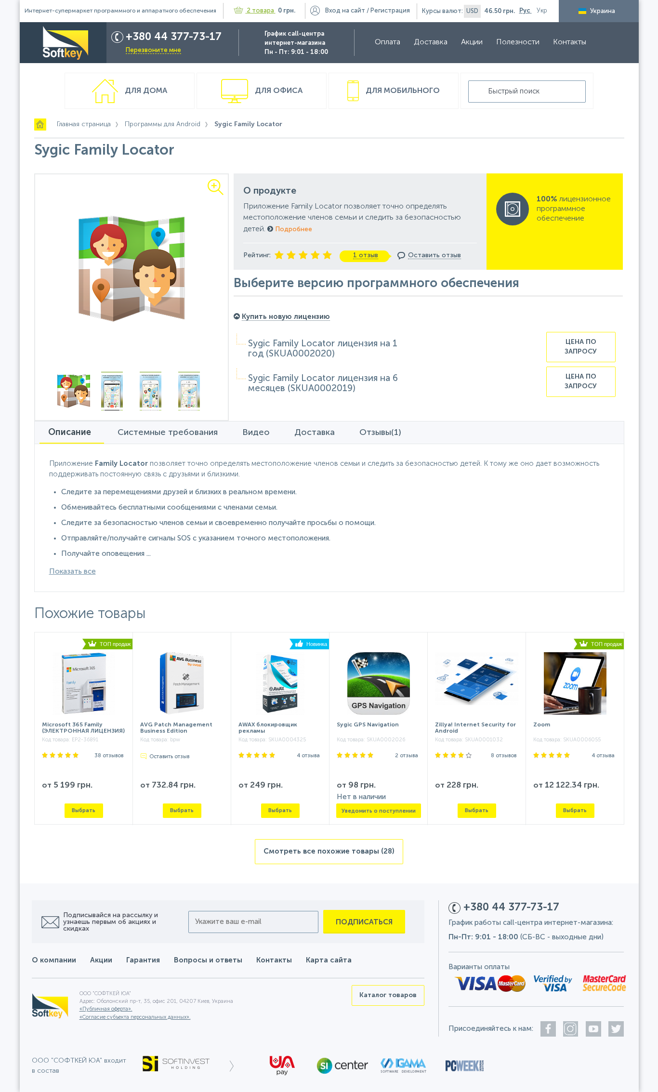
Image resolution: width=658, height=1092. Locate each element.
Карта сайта (329, 960)
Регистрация (390, 11)
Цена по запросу (581, 347)
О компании (54, 960)
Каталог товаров (388, 995)
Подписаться (364, 922)
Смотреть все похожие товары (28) (329, 851)
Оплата (387, 42)
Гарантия (143, 960)
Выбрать (83, 810)
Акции (472, 42)
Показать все (72, 571)
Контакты (569, 42)
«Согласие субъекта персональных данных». (135, 1017)
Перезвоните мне (153, 50)
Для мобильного (402, 91)
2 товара (260, 11)
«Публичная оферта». (105, 1009)
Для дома (145, 91)
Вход (345, 11)
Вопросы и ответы (208, 960)
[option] (131, 268)
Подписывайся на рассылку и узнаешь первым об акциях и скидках (110, 922)
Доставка (430, 42)
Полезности (518, 42)
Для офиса (278, 91)
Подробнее (292, 229)
